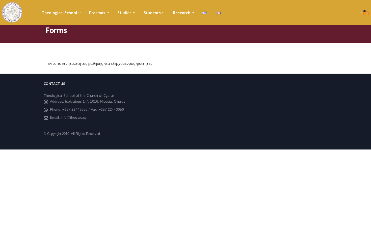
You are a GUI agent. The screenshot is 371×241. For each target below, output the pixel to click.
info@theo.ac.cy (74, 117)
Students (152, 12)
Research (181, 12)
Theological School (59, 12)
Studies (124, 12)
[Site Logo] (12, 12)
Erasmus (97, 12)
